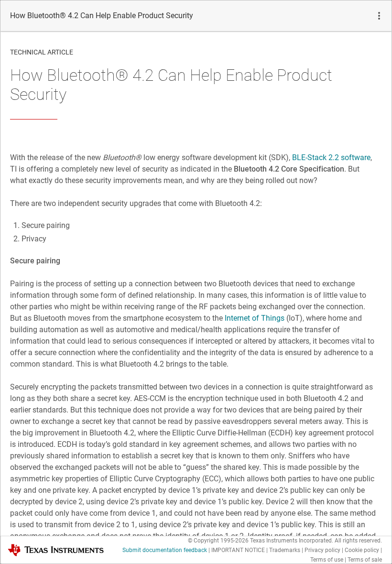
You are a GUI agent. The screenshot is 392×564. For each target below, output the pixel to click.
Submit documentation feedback (164, 550)
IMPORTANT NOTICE (238, 550)
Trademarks (284, 550)
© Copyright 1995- (218, 540)
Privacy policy (322, 550)
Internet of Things (254, 318)
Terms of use (326, 559)
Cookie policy (362, 550)
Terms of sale (365, 559)
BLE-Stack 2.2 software (331, 157)
